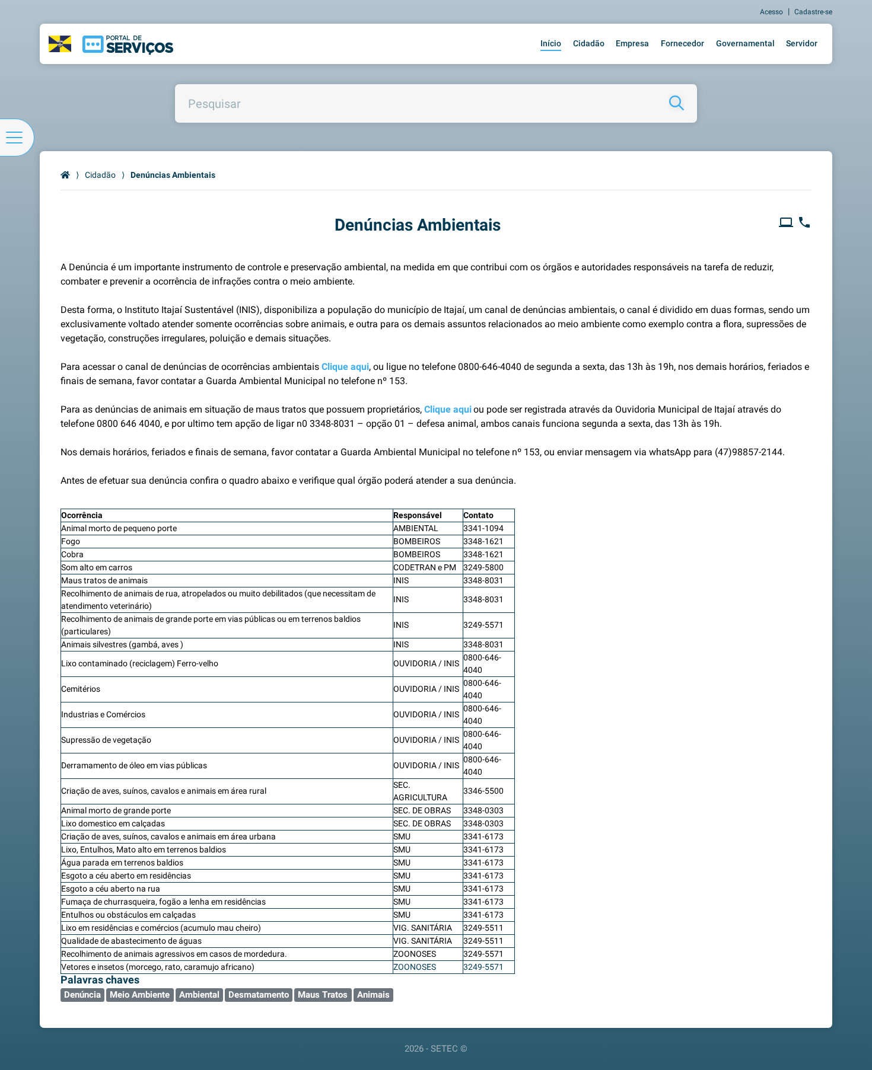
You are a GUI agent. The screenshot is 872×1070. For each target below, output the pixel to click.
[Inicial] (65, 175)
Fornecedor (682, 43)
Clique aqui (345, 366)
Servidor (801, 43)
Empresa (632, 43)
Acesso (771, 12)
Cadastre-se (813, 12)
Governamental (745, 43)
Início (550, 43)
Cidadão (588, 43)
